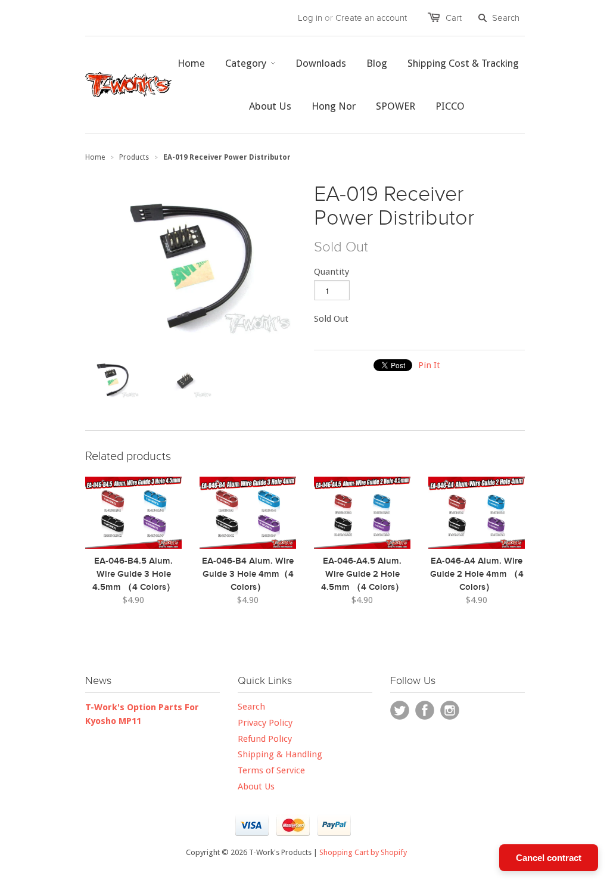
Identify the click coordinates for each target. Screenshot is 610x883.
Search (251, 706)
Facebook (424, 710)
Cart (454, 18)
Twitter (399, 710)
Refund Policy (265, 738)
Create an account (371, 18)
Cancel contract (548, 858)
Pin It (429, 365)
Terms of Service (271, 770)
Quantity (331, 271)
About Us (256, 786)
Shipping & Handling (280, 754)
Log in (310, 18)
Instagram (449, 710)
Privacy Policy (265, 722)
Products (134, 157)
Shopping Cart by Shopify (363, 852)
